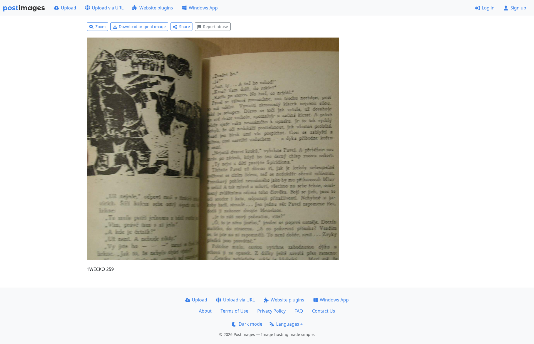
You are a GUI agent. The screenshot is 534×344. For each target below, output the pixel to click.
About (205, 311)
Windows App (203, 8)
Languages (287, 324)
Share (184, 26)
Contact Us (323, 311)
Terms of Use (234, 311)
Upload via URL (107, 8)
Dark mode (250, 324)
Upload (68, 8)
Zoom (100, 26)
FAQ (299, 311)
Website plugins (156, 8)
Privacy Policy (271, 311)
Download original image (142, 26)
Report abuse (215, 26)
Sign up (518, 8)
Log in (488, 8)
